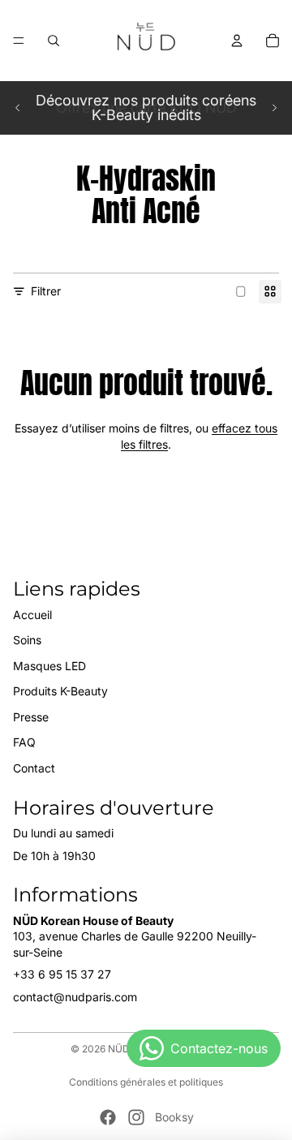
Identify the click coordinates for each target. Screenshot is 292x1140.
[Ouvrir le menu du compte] (237, 40)
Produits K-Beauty (60, 691)
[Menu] (18, 40)
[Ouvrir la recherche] (53, 40)
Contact (34, 768)
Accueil (32, 615)
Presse (31, 717)
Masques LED (49, 666)
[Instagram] (136, 1117)
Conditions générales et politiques (146, 1082)
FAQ (24, 742)
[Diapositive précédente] (18, 108)
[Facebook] (108, 1117)
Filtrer (46, 291)
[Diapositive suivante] (274, 108)
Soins (27, 640)
